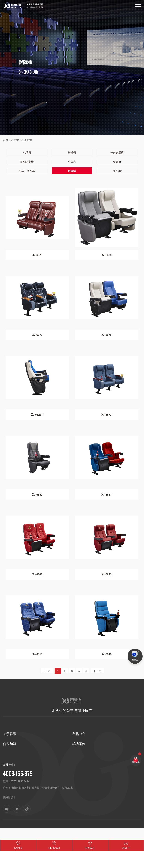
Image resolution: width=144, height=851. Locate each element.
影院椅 (28, 140)
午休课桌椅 (117, 152)
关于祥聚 (9, 733)
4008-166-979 (17, 773)
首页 (5, 140)
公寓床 (72, 161)
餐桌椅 (117, 161)
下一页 (97, 671)
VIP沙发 (117, 171)
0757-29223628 (20, 781)
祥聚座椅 (8, 4)
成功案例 (79, 743)
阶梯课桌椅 (27, 161)
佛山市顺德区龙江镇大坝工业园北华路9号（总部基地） (43, 787)
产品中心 (16, 140)
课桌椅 (72, 152)
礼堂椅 (27, 152)
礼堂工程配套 (27, 171)
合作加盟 (9, 743)
